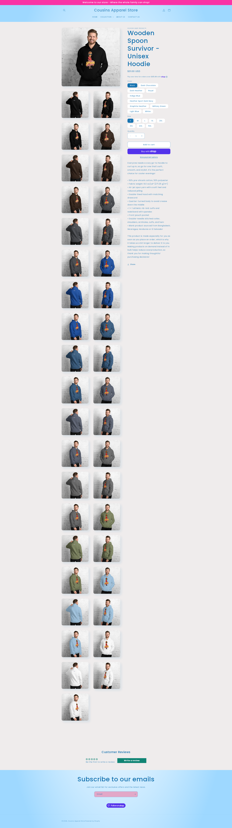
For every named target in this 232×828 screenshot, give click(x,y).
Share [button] (132, 264)
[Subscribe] (135, 794)
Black (132, 85)
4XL (140, 126)
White (148, 111)
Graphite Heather (138, 106)
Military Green (159, 106)
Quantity (130, 131)
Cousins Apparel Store (76, 821)
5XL (150, 126)
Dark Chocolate (148, 85)
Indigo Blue (135, 96)
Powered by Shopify (92, 821)
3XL (131, 126)
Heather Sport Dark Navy (141, 101)
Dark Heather (136, 90)
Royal (150, 90)
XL (152, 120)
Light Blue (134, 111)
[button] (64, 10)
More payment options (149, 157)
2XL (161, 120)
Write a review (132, 760)
